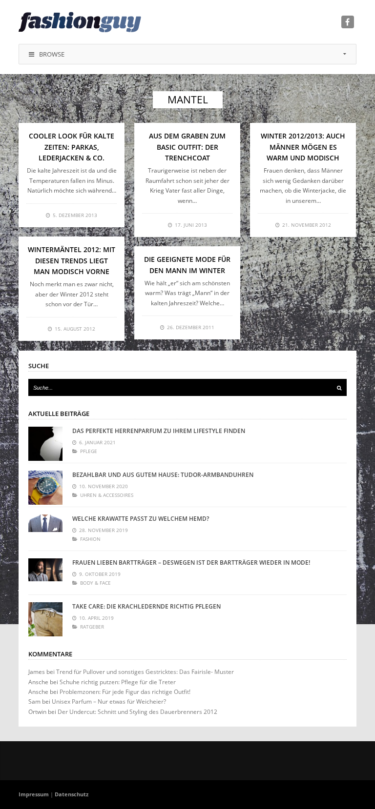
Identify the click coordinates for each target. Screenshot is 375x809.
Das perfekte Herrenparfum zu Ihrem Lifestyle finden (158, 431)
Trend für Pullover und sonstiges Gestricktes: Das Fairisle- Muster (145, 672)
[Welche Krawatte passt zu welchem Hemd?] (45, 531)
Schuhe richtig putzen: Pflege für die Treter (118, 682)
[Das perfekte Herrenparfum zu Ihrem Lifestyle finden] (45, 444)
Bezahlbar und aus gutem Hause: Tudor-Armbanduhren (162, 475)
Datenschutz (71, 794)
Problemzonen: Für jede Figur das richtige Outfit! (125, 692)
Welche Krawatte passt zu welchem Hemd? (140, 518)
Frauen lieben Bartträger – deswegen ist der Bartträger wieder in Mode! (191, 562)
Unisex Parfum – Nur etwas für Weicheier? (109, 701)
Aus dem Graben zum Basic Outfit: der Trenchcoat (187, 146)
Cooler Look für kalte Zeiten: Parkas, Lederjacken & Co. (71, 146)
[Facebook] (347, 22)
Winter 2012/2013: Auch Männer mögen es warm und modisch (303, 146)
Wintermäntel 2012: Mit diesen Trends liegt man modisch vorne (71, 260)
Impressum (34, 794)
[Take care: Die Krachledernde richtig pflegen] (45, 619)
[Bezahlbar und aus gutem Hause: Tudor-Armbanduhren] (45, 488)
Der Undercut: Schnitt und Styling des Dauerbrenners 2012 (137, 712)
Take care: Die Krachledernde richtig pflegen (146, 606)
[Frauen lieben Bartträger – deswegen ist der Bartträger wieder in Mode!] (45, 575)
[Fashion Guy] (80, 22)
